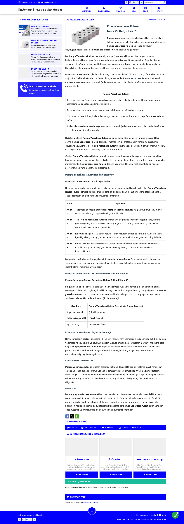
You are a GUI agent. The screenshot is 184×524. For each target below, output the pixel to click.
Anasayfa (152, 20)
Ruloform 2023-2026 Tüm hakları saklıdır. (133, 520)
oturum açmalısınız (90, 502)
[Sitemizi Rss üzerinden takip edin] (141, 2)
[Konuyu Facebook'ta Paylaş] (67, 416)
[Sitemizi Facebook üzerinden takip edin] (126, 2)
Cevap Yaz (158, 504)
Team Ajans (161, 520)
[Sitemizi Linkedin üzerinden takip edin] (134, 2)
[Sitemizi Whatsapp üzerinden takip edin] (137, 2)
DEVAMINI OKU (81, 474)
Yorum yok (109, 427)
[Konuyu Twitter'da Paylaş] (72, 416)
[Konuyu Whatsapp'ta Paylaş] (77, 416)
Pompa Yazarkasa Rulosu (76, 422)
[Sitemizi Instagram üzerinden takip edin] (130, 2)
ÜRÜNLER (161, 20)
